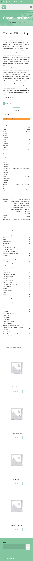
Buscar (5, 542)
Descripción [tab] (16, 110)
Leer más (16, 391)
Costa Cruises (11, 98)
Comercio (14, 22)
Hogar (9, 22)
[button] (27, 34)
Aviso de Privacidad (9, 558)
